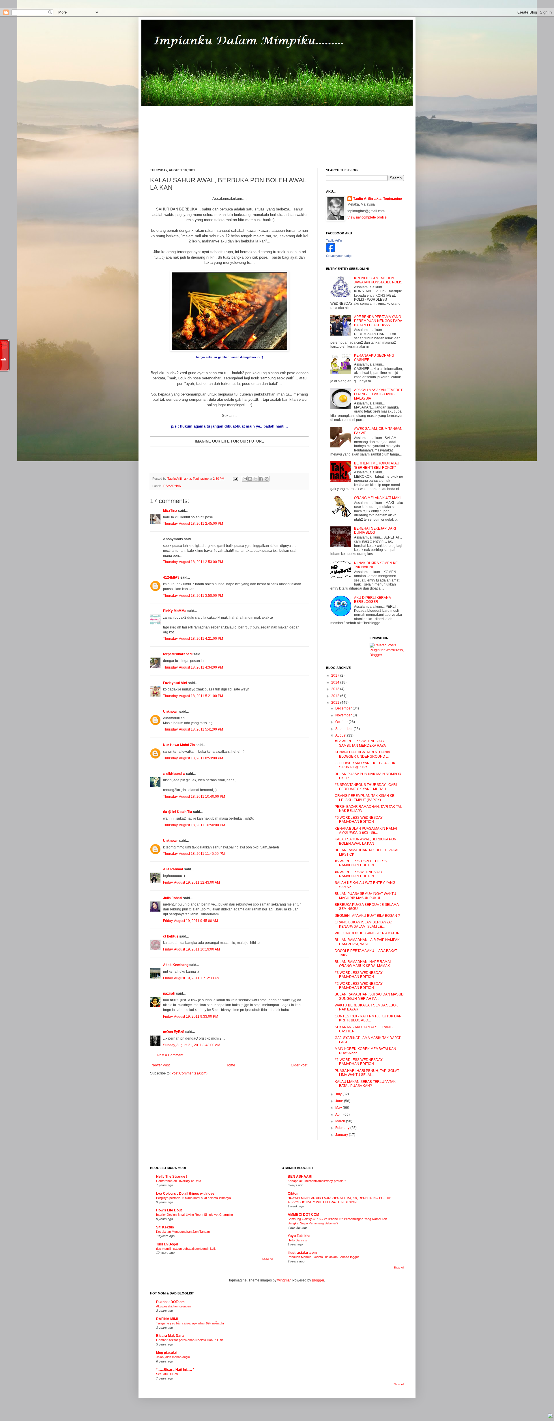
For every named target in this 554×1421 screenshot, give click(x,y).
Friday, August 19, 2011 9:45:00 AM (190, 921)
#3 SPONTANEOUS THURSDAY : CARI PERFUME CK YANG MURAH (366, 787)
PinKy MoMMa (174, 611)
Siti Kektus (165, 1227)
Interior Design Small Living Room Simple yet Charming (194, 1214)
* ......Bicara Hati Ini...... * (175, 1370)
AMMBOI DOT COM (303, 1215)
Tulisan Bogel (167, 1244)
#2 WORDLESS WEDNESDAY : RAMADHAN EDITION (359, 986)
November (344, 715)
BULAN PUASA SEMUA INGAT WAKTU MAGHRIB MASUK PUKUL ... (365, 896)
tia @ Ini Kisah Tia (177, 812)
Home (230, 1065)
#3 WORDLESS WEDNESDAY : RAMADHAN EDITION (359, 975)
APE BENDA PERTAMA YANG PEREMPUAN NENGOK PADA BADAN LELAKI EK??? (378, 321)
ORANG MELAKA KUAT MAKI (377, 498)
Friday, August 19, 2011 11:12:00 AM (191, 978)
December (344, 708)
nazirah (169, 993)
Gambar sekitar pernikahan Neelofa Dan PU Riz (189, 1340)
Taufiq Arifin (334, 240)
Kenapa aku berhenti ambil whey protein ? (317, 1181)
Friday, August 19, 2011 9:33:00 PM (190, 1017)
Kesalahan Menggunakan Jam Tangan (183, 1231)
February (342, 1128)
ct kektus (170, 936)
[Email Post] (235, 478)
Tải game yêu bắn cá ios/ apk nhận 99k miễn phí (190, 1323)
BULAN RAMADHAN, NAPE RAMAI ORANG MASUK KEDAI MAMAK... (363, 964)
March (340, 1121)
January (342, 1135)
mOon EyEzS (173, 1032)
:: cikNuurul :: (174, 774)
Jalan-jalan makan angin (173, 1357)
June (339, 1101)
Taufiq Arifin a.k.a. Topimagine (188, 478)
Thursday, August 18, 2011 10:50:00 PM (194, 825)
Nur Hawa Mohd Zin (179, 745)
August (341, 735)
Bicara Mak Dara (170, 1336)
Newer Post (160, 1065)
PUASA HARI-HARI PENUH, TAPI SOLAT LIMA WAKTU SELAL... (367, 1073)
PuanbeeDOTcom (170, 1302)
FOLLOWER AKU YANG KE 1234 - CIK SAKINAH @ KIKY (365, 765)
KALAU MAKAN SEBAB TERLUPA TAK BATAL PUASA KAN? (365, 1084)
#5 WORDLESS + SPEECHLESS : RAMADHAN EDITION (361, 863)
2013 (335, 689)
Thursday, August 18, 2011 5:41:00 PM (193, 729)
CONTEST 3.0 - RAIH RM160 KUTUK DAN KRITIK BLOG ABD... (368, 1018)
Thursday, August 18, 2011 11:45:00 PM (194, 854)
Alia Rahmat (173, 869)
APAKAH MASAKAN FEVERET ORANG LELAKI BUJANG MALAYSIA (378, 394)
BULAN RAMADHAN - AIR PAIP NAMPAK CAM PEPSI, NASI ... (367, 942)
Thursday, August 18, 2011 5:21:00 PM (193, 696)
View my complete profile (367, 217)
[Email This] (245, 479)
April (339, 1115)
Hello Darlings (297, 1240)
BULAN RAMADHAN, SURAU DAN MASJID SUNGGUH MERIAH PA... (369, 996)
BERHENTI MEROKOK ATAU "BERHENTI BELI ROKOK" (376, 465)
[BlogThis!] (250, 479)
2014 (335, 682)
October (342, 722)
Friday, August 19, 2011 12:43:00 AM (191, 882)
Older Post (299, 1065)
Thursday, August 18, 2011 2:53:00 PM (193, 562)
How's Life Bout (169, 1210)
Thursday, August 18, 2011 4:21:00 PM (193, 639)
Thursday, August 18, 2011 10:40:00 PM (194, 797)
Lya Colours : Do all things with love (185, 1194)
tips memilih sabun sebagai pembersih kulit (186, 1248)
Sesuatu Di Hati (167, 1374)
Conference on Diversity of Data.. (179, 1181)
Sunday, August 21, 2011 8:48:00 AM (191, 1045)
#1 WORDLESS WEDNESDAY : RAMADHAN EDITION (359, 1062)
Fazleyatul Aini (175, 683)
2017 (335, 675)
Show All (267, 1259)
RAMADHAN (172, 486)
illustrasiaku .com (302, 1253)
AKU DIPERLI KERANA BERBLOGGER (372, 600)
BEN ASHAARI (300, 1177)
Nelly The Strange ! (171, 1177)
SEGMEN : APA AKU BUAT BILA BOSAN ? (367, 916)
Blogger (318, 1280)
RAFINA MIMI (167, 1319)
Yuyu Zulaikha (299, 1236)
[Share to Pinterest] (266, 479)
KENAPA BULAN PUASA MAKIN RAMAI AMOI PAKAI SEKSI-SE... (366, 831)
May (339, 1108)
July (338, 1094)
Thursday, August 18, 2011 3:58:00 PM (193, 596)
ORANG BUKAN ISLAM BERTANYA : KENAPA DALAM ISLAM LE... (363, 924)
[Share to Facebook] (261, 479)
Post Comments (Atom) (189, 1073)
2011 (335, 703)
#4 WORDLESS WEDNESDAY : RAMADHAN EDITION (359, 874)
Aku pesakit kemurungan (173, 1306)
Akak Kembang (175, 965)
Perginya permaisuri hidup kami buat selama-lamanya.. (194, 1198)
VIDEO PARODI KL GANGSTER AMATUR (367, 933)
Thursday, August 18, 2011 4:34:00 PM (193, 667)
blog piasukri (166, 1353)
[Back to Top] (550, 1417)
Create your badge (339, 255)
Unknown (170, 711)
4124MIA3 (171, 577)
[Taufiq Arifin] (330, 251)
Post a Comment (170, 1055)
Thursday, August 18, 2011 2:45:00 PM (193, 524)
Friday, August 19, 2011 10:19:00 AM (191, 949)
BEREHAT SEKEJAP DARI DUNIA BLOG (375, 530)
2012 (335, 696)
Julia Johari (172, 898)
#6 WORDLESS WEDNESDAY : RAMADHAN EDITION (359, 820)
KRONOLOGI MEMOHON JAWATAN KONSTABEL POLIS (378, 280)
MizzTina (170, 511)
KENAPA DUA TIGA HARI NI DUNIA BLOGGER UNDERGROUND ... (362, 754)
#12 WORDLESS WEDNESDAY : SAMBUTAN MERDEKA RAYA (360, 743)
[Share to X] (256, 479)
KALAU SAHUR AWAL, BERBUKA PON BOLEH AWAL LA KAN (365, 841)
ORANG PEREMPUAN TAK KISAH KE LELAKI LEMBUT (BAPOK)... (364, 798)
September (344, 729)
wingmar (284, 1280)
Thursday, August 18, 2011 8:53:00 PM (193, 758)
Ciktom (294, 1194)
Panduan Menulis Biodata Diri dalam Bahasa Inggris (324, 1257)
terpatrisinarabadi (177, 654)
